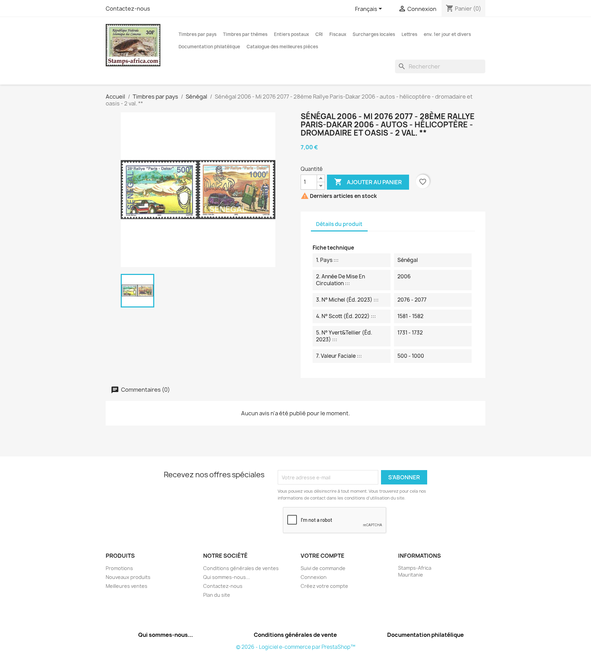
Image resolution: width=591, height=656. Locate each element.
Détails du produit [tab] (339, 224)
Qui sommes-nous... (226, 577)
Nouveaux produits (128, 577)
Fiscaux (337, 34)
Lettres (409, 34)
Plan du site (216, 595)
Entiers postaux (291, 34)
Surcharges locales (374, 34)
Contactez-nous (128, 8)
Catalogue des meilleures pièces (282, 46)
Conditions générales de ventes (241, 568)
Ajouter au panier (368, 182)
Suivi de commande (323, 568)
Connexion (314, 577)
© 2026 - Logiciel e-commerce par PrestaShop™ (295, 647)
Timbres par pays (197, 34)
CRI (319, 34)
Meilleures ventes (126, 586)
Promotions (119, 568)
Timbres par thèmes (245, 34)
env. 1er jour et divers (447, 34)
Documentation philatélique (209, 46)
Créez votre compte (324, 586)
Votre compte (322, 555)
